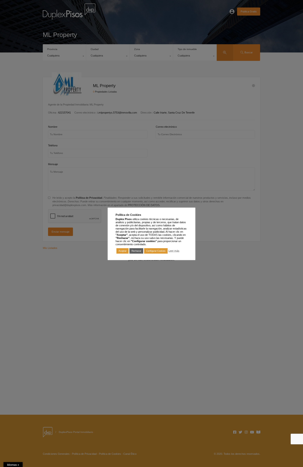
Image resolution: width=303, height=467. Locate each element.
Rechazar (136, 251)
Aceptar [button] (122, 251)
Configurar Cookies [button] (156, 251)
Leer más (174, 250)
